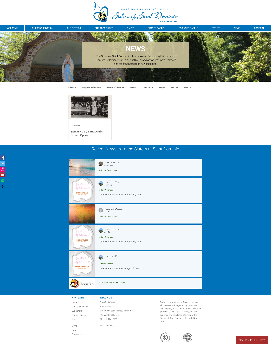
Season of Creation (115, 87)
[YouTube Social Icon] (2, 174)
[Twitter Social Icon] (2, 163)
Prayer (162, 87)
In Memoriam (147, 87)
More (185, 87)
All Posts (72, 87)
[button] (199, 87)
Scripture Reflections (91, 87)
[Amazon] (2, 186)
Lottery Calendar (106, 190)
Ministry (174, 87)
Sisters (132, 87)
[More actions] (108, 125)
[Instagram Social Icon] (2, 169)
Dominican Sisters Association (112, 282)
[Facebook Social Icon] (2, 157)
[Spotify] (2, 180)
